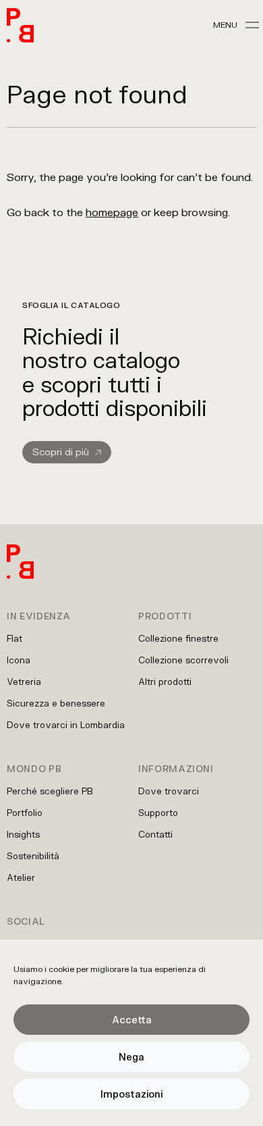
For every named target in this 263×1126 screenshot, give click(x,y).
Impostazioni (131, 1094)
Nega (131, 1057)
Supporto (158, 812)
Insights (23, 834)
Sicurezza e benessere (56, 703)
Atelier (21, 877)
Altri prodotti (165, 681)
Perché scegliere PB (50, 791)
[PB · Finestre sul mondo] (20, 25)
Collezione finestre (178, 638)
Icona (18, 660)
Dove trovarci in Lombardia (66, 724)
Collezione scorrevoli (183, 660)
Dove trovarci (168, 791)
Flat (14, 638)
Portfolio (24, 812)
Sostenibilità (33, 855)
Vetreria (24, 681)
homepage (112, 211)
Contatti (155, 834)
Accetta (132, 1019)
